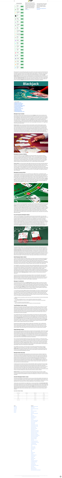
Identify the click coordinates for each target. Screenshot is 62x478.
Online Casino (32, 459)
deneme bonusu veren (33, 429)
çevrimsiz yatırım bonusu (33, 427)
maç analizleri (32, 457)
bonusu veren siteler (33, 422)
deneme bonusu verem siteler (34, 428)
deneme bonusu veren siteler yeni (34, 436)
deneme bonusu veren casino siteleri (35, 430)
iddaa (31, 450)
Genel (31, 445)
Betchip (32, 414)
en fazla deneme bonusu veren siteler (35, 442)
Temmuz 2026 (15, 407)
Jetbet (31, 451)
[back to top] (60, 476)
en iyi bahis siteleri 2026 (33, 443)
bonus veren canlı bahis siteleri (34, 421)
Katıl (22, 6)
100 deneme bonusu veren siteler (34, 406)
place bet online (32, 466)
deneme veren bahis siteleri (34, 437)
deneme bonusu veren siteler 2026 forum (35, 435)
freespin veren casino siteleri (34, 444)
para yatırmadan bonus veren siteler (34, 465)
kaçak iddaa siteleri (33, 452)
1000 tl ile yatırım (33, 407)
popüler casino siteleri (33, 467)
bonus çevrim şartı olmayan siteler (34, 420)
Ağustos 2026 (15, 406)
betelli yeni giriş (32, 415)
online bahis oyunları (33, 458)
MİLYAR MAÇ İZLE (27, 9)
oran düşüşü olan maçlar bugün (34, 460)
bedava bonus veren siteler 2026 (34, 413)
